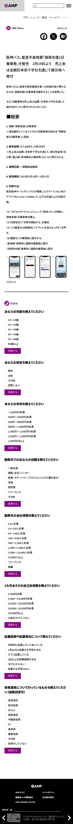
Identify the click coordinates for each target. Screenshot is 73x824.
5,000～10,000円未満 (20, 598)
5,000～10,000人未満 (20, 552)
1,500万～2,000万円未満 (22, 436)
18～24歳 (13, 320)
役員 (10, 482)
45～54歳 (13, 334)
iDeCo (11, 710)
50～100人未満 (16, 533)
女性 (10, 375)
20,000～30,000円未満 (20, 608)
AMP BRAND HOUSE (25, 802)
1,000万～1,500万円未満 (22, 431)
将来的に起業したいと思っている (25, 645)
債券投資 (13, 734)
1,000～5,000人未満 (19, 547)
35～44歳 (13, 329)
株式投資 (13, 705)
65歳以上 (13, 344)
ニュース (35, 17)
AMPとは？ (20, 792)
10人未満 (13, 523)
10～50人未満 (16, 528)
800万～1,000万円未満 (20, 426)
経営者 (11, 487)
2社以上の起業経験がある (22, 659)
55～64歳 (13, 339)
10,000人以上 (15, 557)
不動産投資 (14, 719)
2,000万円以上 (16, 441)
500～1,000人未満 (18, 543)
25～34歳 (13, 324)
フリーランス (14, 492)
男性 (10, 371)
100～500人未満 (17, 538)
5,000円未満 (15, 594)
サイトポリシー (48, 792)
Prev (4, 817)
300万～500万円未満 (19, 417)
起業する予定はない (19, 669)
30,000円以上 (15, 613)
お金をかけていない (18, 618)
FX (9, 724)
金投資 (11, 729)
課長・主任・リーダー (19, 473)
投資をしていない (17, 743)
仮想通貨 (13, 715)
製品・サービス (50, 17)
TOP (25, 17)
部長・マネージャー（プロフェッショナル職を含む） (33, 477)
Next (68, 817)
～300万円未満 (16, 412)
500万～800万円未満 (19, 422)
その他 (11, 380)
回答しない (14, 385)
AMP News (18, 28)
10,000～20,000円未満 (20, 603)
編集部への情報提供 (24, 797)
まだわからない (16, 664)
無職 (10, 567)
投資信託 (13, 700)
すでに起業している (18, 654)
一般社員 (13, 468)
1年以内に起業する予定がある (24, 649)
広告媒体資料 (48, 797)
